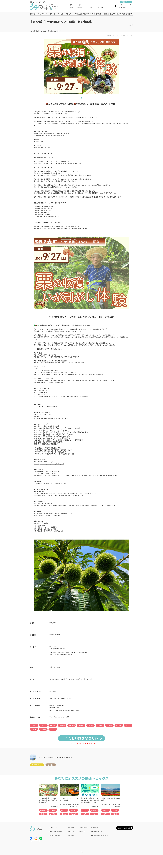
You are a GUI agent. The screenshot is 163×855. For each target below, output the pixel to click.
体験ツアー (62, 725)
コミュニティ (128, 725)
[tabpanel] (81, 66)
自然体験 (43, 729)
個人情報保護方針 (96, 831)
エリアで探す (72, 831)
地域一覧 (52, 14)
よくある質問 (83, 827)
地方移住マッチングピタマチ (38, 14)
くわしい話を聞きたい (81, 738)
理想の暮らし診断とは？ (56, 831)
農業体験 (99, 725)
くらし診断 (71, 827)
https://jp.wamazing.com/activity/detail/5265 (49, 135)
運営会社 (82, 831)
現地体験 (118, 725)
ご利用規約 (94, 827)
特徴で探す (71, 836)
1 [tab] (81, 98)
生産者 (34, 729)
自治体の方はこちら (124, 828)
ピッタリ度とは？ (54, 836)
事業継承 (81, 725)
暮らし (43, 725)
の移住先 (60, 14)
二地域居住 (109, 725)
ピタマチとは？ (54, 827)
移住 (34, 725)
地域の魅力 (53, 725)
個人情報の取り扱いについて (99, 836)
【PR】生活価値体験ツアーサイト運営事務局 (87, 14)
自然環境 (90, 725)
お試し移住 (72, 725)
